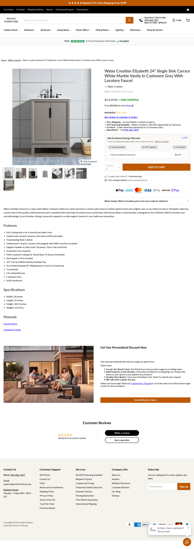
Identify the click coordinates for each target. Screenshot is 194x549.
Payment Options (84, 491)
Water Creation (14, 60)
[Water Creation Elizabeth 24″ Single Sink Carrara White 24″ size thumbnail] (8, 185)
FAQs (42, 483)
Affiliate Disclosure (121, 483)
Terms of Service (47, 499)
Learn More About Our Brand (16, 525)
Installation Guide (12, 329)
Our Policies (8, 10)
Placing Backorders (85, 495)
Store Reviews (82, 10)
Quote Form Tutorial (141, 383)
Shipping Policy (47, 491)
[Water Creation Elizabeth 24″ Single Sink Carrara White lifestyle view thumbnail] (33, 173)
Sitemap (115, 495)
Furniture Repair (47, 508)
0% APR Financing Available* (89, 475)
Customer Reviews (120, 487)
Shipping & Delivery (36, 10)
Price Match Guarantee (87, 499)
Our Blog (116, 491)
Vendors (116, 479)
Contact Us (45, 479)
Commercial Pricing (85, 483)
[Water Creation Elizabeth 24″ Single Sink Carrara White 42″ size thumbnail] (21, 173)
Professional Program (65, 10)
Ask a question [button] (121, 440)
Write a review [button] (122, 433)
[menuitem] (11, 30)
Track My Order (47, 504)
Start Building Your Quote (145, 400)
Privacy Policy (46, 495)
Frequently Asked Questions (89, 487)
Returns (50, 10)
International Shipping (86, 504)
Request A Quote (84, 479)
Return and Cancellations (51, 487)
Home (3, 60)
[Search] (129, 20)
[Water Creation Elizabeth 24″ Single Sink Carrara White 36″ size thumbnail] (69, 173)
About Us (116, 475)
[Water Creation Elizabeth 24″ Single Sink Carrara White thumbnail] (8, 173)
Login (179, 20)
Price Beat (20, 10)
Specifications (10, 323)
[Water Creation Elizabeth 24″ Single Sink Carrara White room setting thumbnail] (45, 173)
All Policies (45, 475)
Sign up (184, 486)
